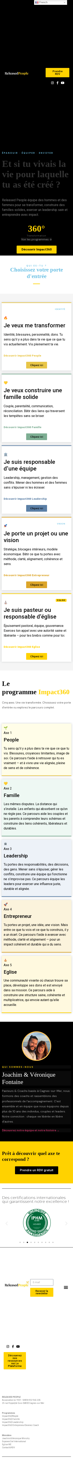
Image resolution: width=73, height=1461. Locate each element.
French (43, 2)
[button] (42, 73)
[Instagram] (52, 82)
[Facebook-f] (57, 82)
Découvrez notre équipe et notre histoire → (30, 1130)
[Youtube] (62, 82)
